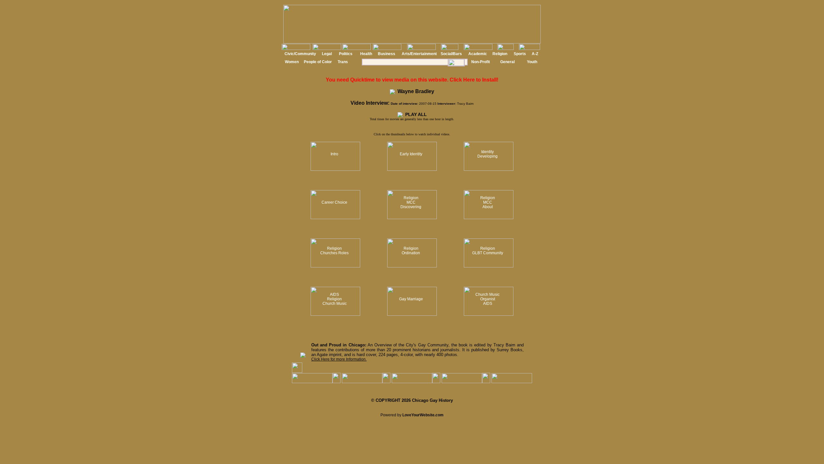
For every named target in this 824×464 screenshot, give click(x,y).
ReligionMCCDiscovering (410, 202)
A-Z (535, 54)
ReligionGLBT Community (487, 250)
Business (386, 54)
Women (292, 62)
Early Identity (411, 154)
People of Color (318, 62)
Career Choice (334, 202)
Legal (327, 54)
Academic (477, 54)
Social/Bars (451, 54)
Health (366, 54)
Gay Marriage (411, 299)
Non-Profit (480, 62)
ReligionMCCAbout (487, 202)
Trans (343, 62)
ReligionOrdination (411, 250)
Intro (334, 154)
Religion (499, 54)
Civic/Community (300, 54)
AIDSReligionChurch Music (335, 299)
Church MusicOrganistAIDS (487, 299)
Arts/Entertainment (419, 54)
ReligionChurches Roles (334, 250)
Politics (345, 54)
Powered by (412, 415)
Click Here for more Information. (339, 359)
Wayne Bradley (414, 91)
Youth (532, 62)
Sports (520, 54)
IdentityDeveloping (487, 154)
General (507, 62)
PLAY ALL (415, 114)
